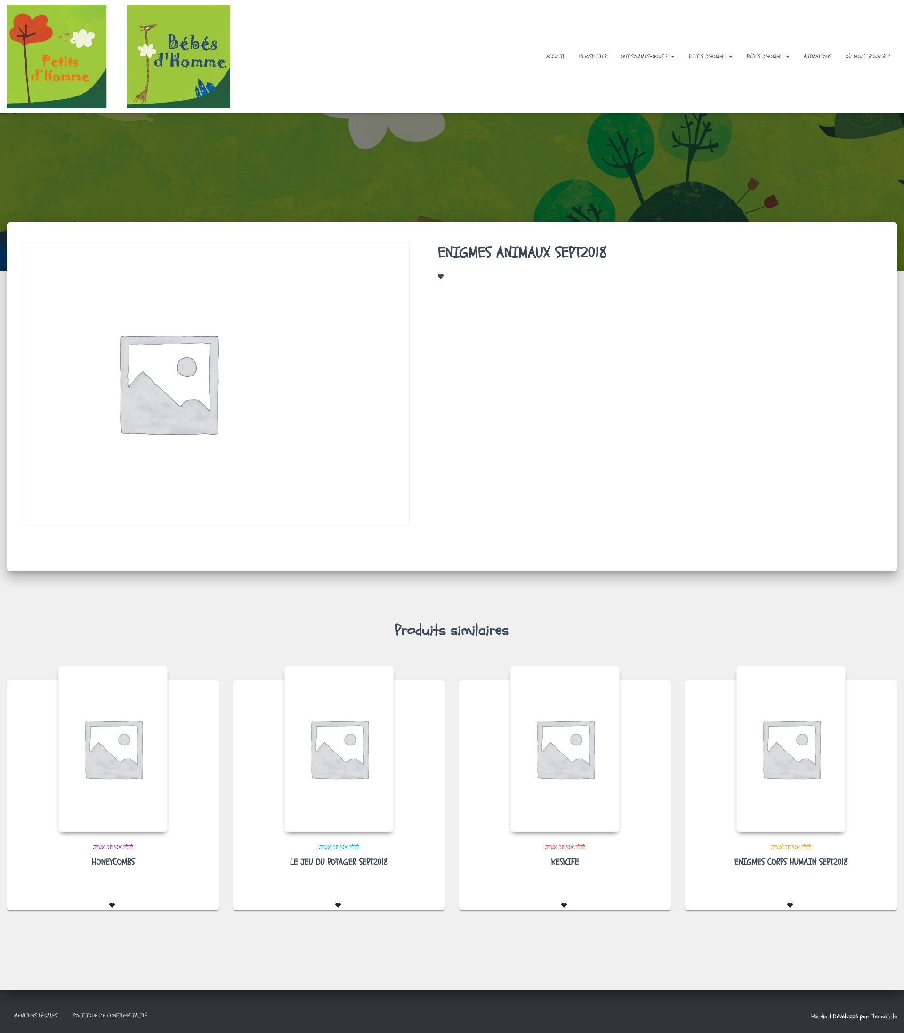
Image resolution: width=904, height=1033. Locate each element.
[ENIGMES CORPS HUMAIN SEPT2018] (791, 749)
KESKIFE (565, 862)
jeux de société (113, 847)
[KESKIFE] (565, 749)
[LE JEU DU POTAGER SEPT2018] (339, 749)
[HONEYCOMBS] (113, 749)
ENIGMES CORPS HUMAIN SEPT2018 (791, 862)
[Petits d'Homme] (126, 56)
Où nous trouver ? (868, 56)
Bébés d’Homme (766, 56)
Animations (817, 56)
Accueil (555, 56)
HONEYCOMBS (113, 862)
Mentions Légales (35, 1015)
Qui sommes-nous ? (645, 56)
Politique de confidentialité (110, 1015)
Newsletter (593, 56)
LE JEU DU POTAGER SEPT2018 (339, 862)
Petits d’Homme (708, 56)
